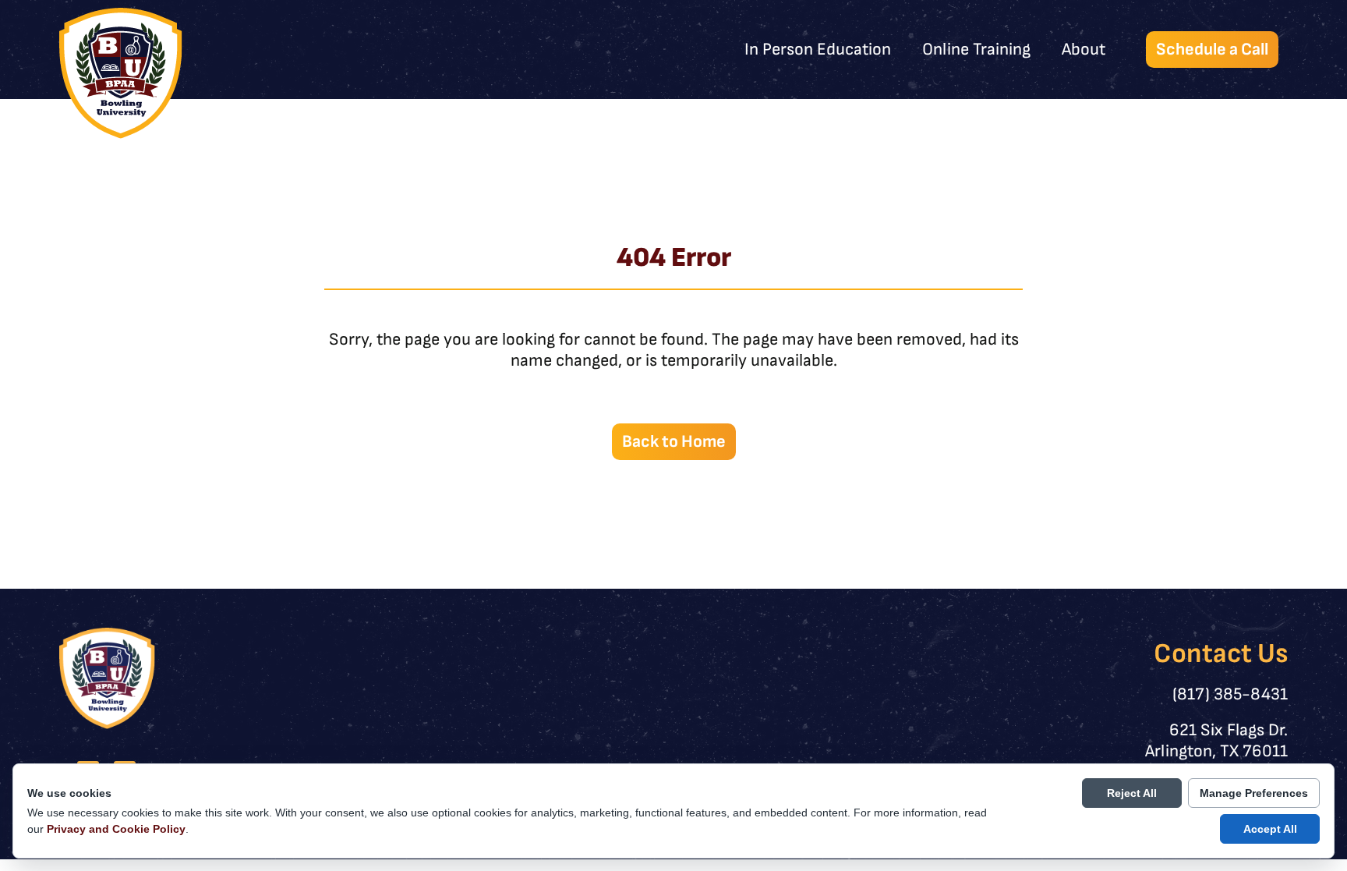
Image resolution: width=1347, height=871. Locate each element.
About (1083, 49)
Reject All (1132, 793)
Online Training (976, 49)
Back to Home (674, 441)
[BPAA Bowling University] (120, 73)
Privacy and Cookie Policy (116, 829)
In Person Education (817, 49)
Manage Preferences (1254, 793)
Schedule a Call (1212, 49)
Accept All (1270, 829)
